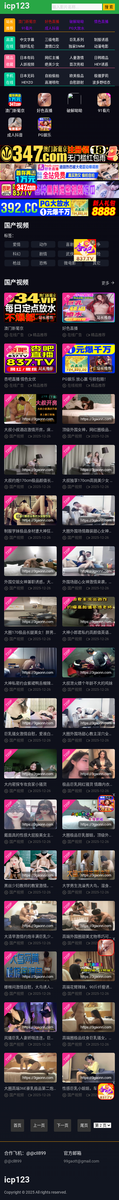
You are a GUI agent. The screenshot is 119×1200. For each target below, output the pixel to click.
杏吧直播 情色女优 (20, 379)
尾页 (84, 1125)
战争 (96, 244)
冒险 (96, 254)
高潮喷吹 (52, 82)
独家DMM (76, 46)
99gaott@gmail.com (81, 1161)
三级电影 (52, 39)
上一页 (39, 1125)
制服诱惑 (101, 39)
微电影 (70, 263)
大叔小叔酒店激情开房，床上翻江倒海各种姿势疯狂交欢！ (54, 429)
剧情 (43, 254)
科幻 (16, 254)
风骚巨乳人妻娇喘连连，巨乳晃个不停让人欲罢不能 (48, 1038)
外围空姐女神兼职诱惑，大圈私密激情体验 (41, 582)
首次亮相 (76, 64)
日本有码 (27, 58)
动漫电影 (101, 46)
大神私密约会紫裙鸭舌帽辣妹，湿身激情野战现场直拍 (50, 683)
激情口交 (52, 46)
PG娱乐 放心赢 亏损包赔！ (85, 379)
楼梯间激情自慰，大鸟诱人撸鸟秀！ (35, 987)
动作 (43, 244)
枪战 (16, 263)
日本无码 (27, 76)
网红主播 (52, 58)
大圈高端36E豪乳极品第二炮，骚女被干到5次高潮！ (49, 1088)
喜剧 (70, 244)
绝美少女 (52, 64)
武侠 (70, 254)
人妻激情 (76, 58)
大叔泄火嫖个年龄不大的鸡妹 (87, 683)
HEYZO (27, 82)
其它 (96, 263)
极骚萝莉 (101, 76)
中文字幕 (27, 39)
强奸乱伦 (27, 46)
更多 (105, 283)
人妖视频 (27, 64)
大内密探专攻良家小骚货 (25, 784)
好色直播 (70, 328)
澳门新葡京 (14, 328)
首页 (17, 1125)
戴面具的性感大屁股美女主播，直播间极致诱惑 (45, 835)
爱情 (16, 244)
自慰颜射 (76, 82)
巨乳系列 (76, 39)
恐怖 (43, 263)
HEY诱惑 (101, 64)
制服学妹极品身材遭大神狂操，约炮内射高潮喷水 (46, 531)
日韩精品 (101, 58)
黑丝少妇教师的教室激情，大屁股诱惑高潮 (41, 885)
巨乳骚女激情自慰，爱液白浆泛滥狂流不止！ (43, 733)
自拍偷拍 (52, 76)
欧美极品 (76, 76)
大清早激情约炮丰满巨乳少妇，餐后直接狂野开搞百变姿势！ (56, 936)
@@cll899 (13, 1161)
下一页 (62, 1125)
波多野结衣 (101, 82)
